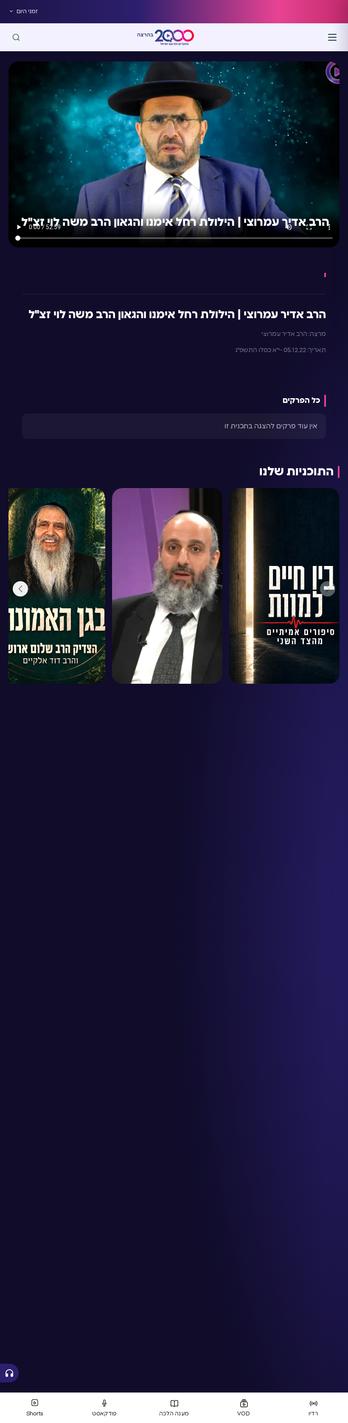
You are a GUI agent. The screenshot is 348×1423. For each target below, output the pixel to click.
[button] (20, 588)
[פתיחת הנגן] (9, 1373)
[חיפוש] (16, 37)
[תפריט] (332, 37)
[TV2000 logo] (174, 37)
